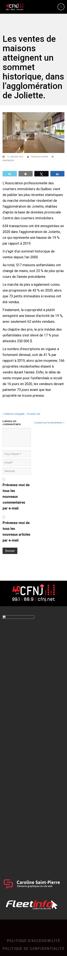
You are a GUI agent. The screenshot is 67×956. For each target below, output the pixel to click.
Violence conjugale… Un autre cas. (22, 413)
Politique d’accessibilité (33, 941)
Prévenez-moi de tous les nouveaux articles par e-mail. (16, 531)
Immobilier (8, 160)
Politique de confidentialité (33, 949)
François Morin (40, 157)
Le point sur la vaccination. (48, 422)
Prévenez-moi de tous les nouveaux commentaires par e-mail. (16, 496)
